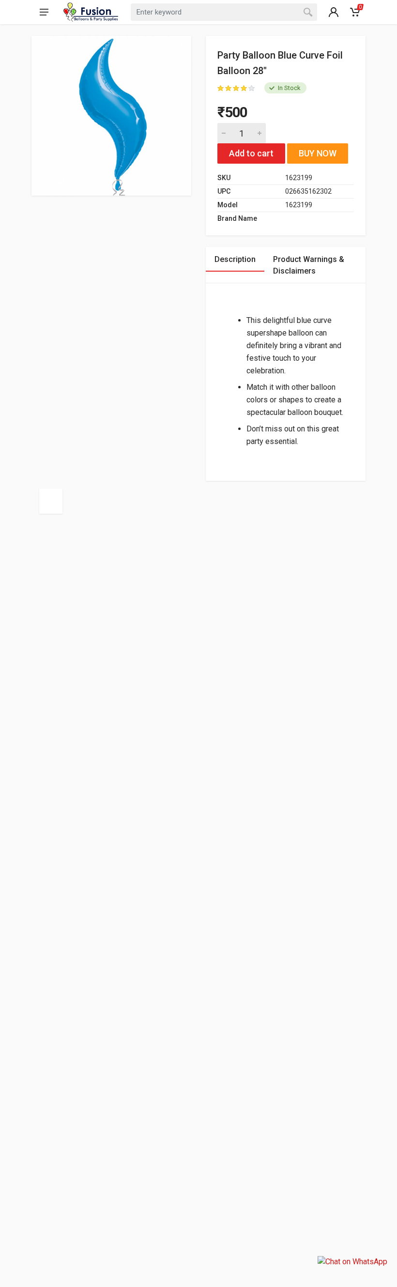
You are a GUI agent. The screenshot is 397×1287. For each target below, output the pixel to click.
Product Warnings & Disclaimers (308, 265)
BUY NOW (317, 153)
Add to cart (251, 153)
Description (235, 259)
